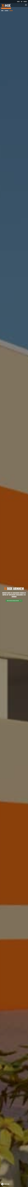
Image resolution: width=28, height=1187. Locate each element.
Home (2, 10)
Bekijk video (6, 1184)
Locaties (6, 10)
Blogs (18, 1)
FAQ (21, 1)
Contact (25, 1)
